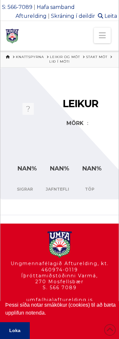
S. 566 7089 (60, 288)
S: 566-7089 (17, 7)
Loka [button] (14, 330)
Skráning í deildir (73, 16)
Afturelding (31, 16)
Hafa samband (56, 7)
